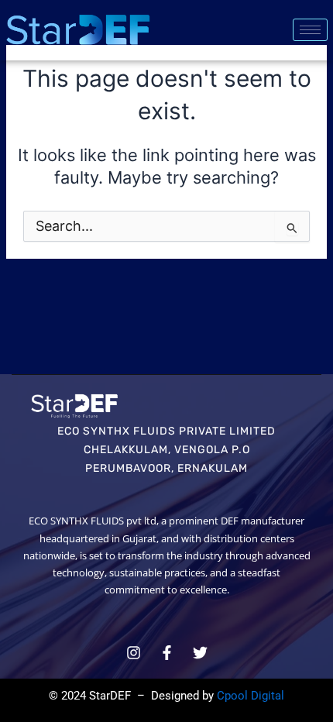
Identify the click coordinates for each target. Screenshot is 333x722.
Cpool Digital (250, 696)
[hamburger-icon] (310, 30)
